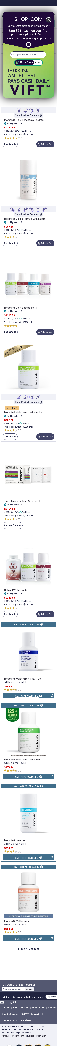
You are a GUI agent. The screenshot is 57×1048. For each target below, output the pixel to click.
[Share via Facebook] (6, 1002)
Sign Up (29, 989)
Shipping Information (37, 1036)
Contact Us (25, 1007)
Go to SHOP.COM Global (21, 696)
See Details (9, 145)
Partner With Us (39, 1007)
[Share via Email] (2, 1003)
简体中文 (25, 1014)
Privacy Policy (8, 1036)
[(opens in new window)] (28, 651)
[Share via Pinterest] (14, 1003)
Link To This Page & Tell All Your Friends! (23, 996)
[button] (11, 1014)
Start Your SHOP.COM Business (16, 1020)
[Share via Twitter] (10, 1003)
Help (15, 1007)
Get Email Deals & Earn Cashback (19, 985)
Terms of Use (21, 1036)
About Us (6, 1007)
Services (52, 1007)
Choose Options (12, 526)
